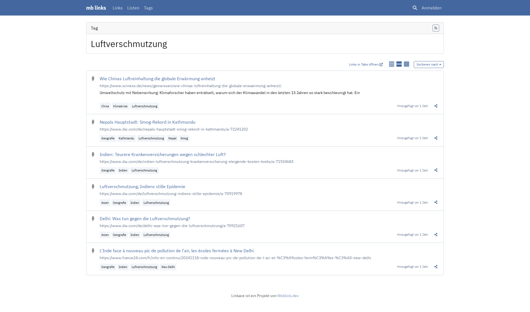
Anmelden (432, 8)
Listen (133, 8)
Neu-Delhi (168, 267)
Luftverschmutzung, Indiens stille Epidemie (142, 186)
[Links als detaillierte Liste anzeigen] (399, 64)
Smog (184, 138)
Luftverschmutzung (144, 106)
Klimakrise (120, 106)
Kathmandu (126, 138)
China (105, 106)
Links (118, 8)
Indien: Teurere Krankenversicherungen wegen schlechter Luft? (163, 154)
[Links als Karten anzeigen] (406, 64)
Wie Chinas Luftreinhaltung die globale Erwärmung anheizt (157, 78)
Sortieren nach (428, 64)
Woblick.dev (288, 295)
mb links (96, 7)
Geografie (108, 138)
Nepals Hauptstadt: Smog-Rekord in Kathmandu (147, 122)
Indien (123, 170)
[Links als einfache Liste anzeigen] (392, 64)
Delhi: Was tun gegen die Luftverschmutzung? (145, 218)
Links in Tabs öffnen (364, 64)
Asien (105, 203)
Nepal (172, 138)
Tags (148, 8)
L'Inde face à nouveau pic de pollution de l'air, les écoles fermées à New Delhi (177, 250)
